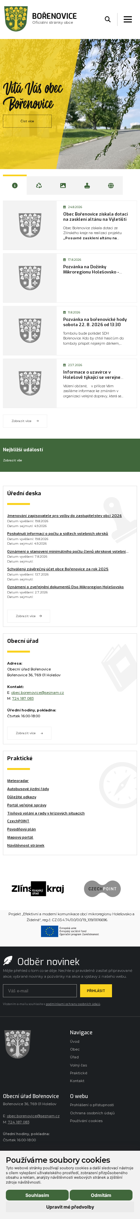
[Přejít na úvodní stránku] (33, 1044)
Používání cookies (86, 1121)
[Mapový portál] (111, 185)
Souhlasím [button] (37, 1195)
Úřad (74, 1057)
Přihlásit (96, 990)
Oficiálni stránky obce (54, 20)
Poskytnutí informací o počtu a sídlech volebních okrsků (57, 533)
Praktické (78, 1073)
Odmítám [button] (101, 1195)
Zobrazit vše (12, 460)
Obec (75, 1049)
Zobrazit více (21, 421)
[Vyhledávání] (108, 19)
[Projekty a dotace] (87, 185)
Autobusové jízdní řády (28, 789)
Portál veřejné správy (26, 805)
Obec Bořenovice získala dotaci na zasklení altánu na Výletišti (95, 216)
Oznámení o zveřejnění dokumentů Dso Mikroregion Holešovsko (65, 587)
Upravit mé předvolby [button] (70, 1207)
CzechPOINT (18, 821)
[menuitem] (46, 781)
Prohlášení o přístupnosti (92, 1105)
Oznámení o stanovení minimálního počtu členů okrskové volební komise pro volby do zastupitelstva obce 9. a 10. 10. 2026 (66, 552)
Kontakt (77, 1081)
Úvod (74, 1042)
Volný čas (78, 1065)
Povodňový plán (21, 829)
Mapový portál (20, 837)
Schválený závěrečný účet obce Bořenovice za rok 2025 (57, 569)
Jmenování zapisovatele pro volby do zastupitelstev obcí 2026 (64, 515)
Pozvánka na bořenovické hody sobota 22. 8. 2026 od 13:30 (95, 322)
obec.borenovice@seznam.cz (37, 693)
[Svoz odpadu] (39, 185)
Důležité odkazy (21, 797)
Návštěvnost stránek (25, 845)
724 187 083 (23, 698)
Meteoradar (18, 780)
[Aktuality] (15, 185)
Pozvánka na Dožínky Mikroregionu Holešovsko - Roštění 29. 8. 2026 (91, 272)
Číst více (27, 121)
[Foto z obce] (63, 185)
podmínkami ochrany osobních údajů (73, 1004)
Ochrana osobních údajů (92, 1113)
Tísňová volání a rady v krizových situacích (46, 813)
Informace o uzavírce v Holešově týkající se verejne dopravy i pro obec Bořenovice (94, 377)
